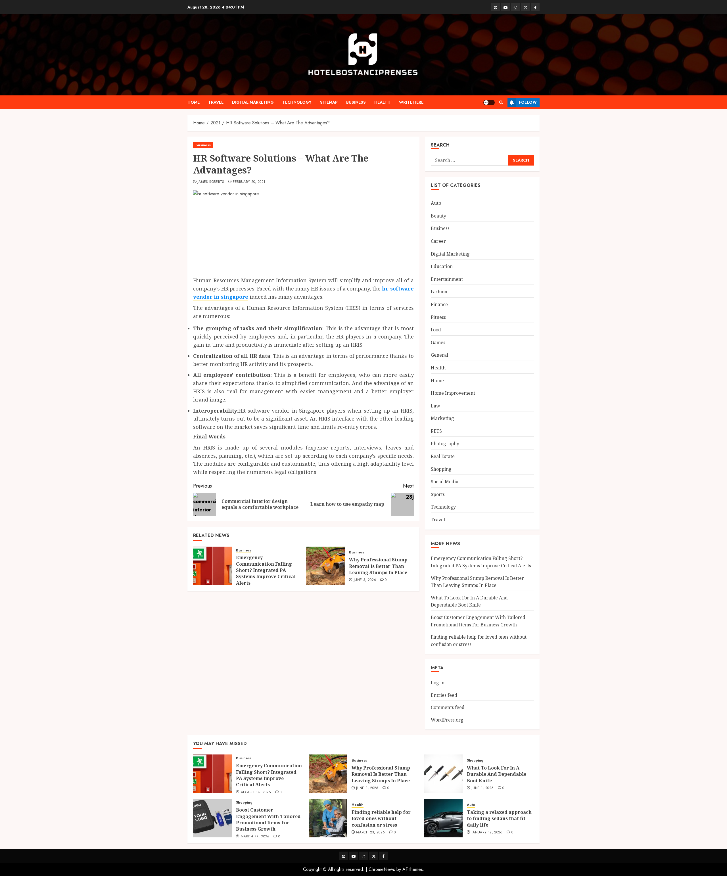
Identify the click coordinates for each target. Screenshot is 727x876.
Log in (437, 683)
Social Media (444, 481)
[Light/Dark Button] (489, 102)
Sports (438, 494)
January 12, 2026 (487, 832)
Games (438, 342)
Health (382, 102)
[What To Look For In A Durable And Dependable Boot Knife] (443, 773)
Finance (439, 304)
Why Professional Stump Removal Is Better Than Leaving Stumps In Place (378, 566)
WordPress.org (447, 720)
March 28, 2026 (255, 837)
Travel (215, 102)
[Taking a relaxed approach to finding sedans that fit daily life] (443, 818)
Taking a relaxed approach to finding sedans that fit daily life (499, 818)
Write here (411, 102)
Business (356, 102)
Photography (445, 443)
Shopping (441, 469)
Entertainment (447, 279)
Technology (297, 102)
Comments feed (448, 707)
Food (436, 330)
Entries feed (444, 695)
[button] (501, 102)
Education (442, 266)
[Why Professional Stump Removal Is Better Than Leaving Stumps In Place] (325, 566)
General (439, 355)
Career (438, 241)
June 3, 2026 (365, 580)
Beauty (438, 216)
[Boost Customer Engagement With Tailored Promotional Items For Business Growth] (212, 818)
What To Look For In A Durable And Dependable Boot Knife (469, 601)
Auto (436, 203)
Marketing (442, 418)
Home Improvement (453, 393)
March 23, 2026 (370, 832)
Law (435, 406)
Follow (528, 102)
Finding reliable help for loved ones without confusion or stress (381, 818)
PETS (436, 431)
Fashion (439, 291)
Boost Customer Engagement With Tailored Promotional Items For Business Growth (268, 819)
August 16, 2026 (256, 792)
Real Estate (443, 456)
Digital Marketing (253, 102)
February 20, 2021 (249, 182)
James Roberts (211, 182)
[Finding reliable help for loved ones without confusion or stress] (328, 818)
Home (193, 102)
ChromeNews (382, 869)
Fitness (438, 317)
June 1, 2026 (483, 788)
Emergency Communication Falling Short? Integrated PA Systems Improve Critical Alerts (266, 570)
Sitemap (329, 102)
